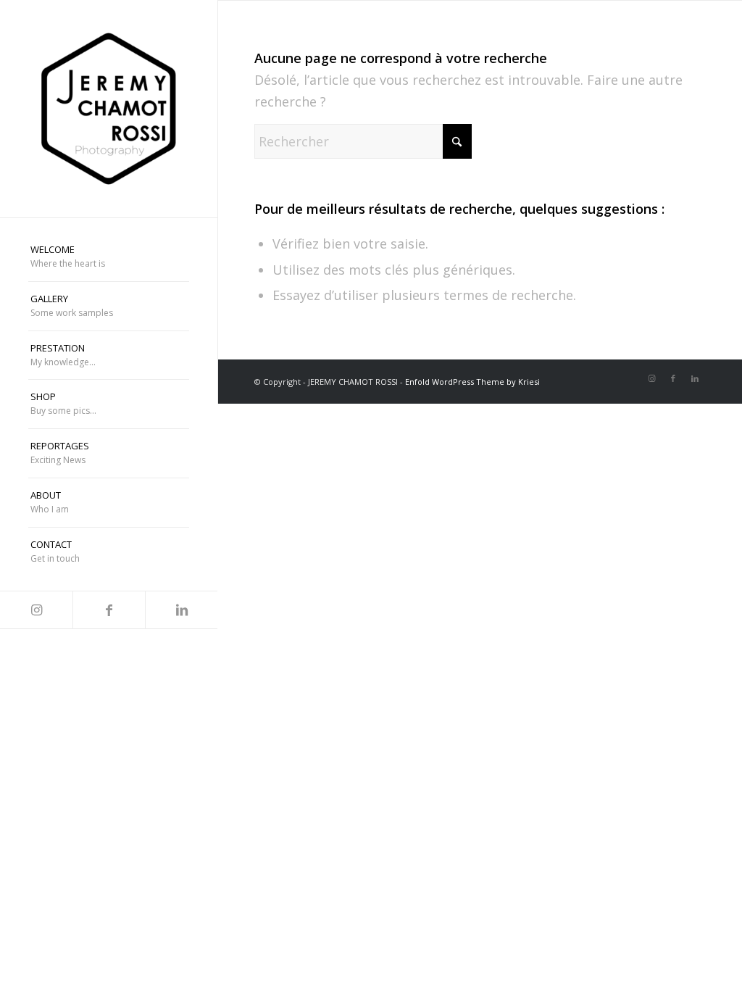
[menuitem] (108, 257)
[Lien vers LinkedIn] (181, 609)
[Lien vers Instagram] (36, 609)
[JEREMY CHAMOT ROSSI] (108, 108)
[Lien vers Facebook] (108, 609)
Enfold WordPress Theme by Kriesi (472, 381)
